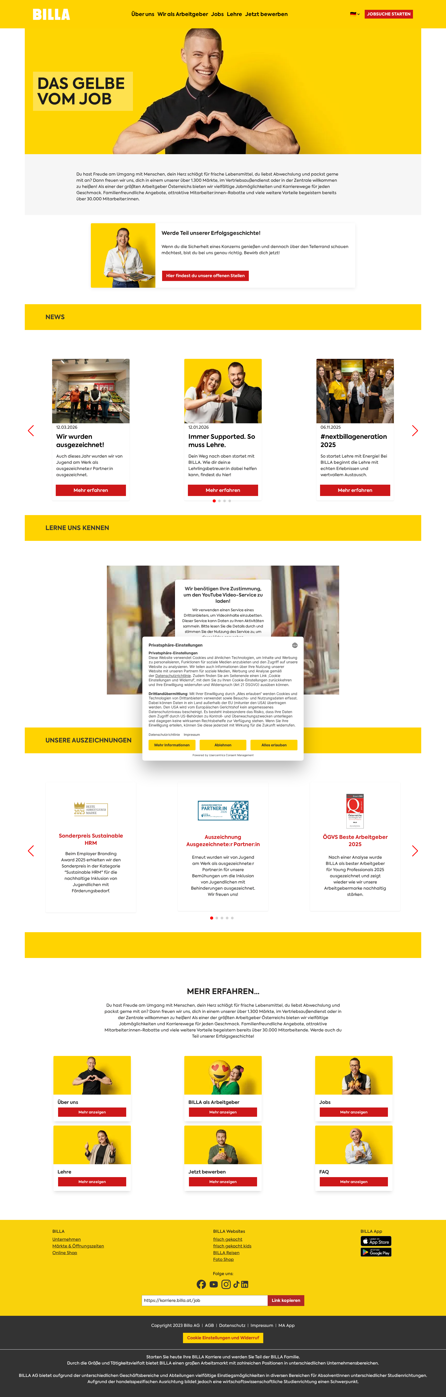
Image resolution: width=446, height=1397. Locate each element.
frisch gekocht (227, 1239)
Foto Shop (223, 1259)
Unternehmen (66, 1239)
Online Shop (64, 1252)
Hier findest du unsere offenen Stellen (205, 276)
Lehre (234, 14)
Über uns (142, 14)
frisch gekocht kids (232, 1246)
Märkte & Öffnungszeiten (78, 1246)
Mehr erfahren (91, 490)
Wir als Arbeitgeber (182, 14)
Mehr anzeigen (92, 1112)
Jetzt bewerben (266, 14)
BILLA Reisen (226, 1252)
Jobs (217, 14)
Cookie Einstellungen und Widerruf (223, 1338)
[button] (30, 430)
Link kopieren (286, 1300)
